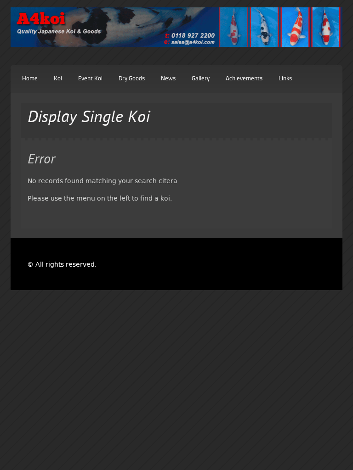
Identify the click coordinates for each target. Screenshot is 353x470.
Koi (58, 79)
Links (285, 79)
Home (30, 79)
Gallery (201, 79)
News (168, 79)
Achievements (244, 79)
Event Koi (90, 79)
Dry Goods (132, 79)
